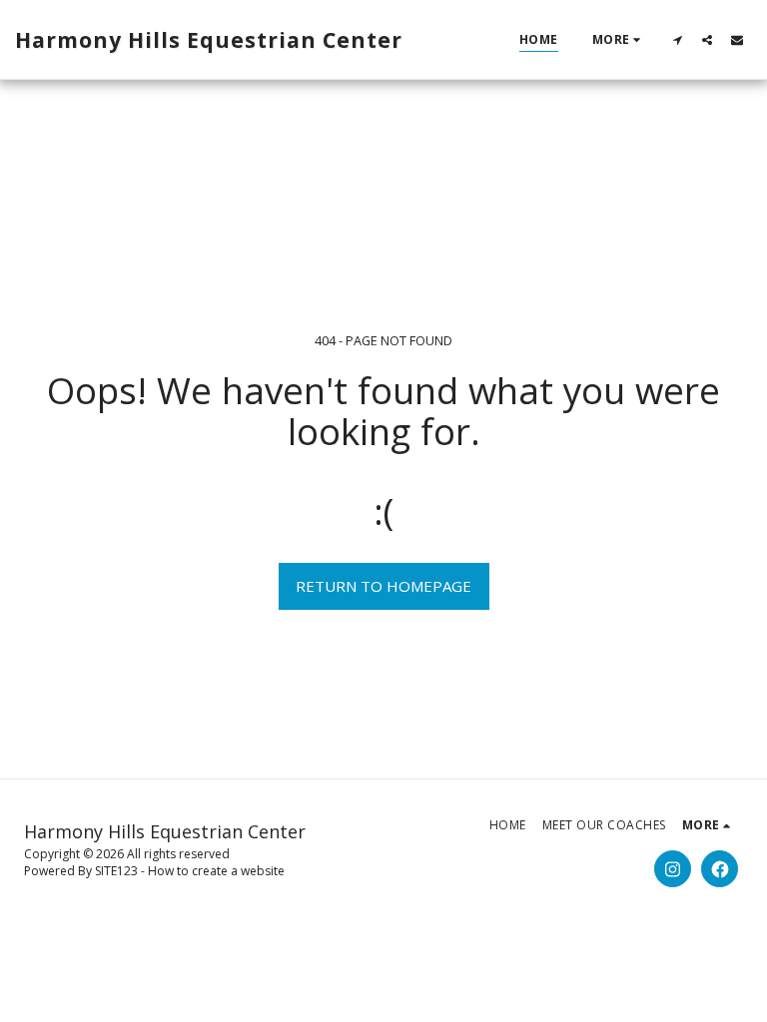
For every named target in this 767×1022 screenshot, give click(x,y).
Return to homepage (383, 586)
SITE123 (116, 870)
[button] (677, 39)
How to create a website (216, 870)
